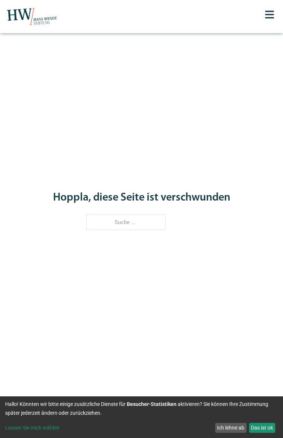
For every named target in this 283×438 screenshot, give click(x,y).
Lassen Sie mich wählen (32, 428)
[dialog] (141, 417)
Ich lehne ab (230, 428)
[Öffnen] (269, 14)
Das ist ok (262, 428)
